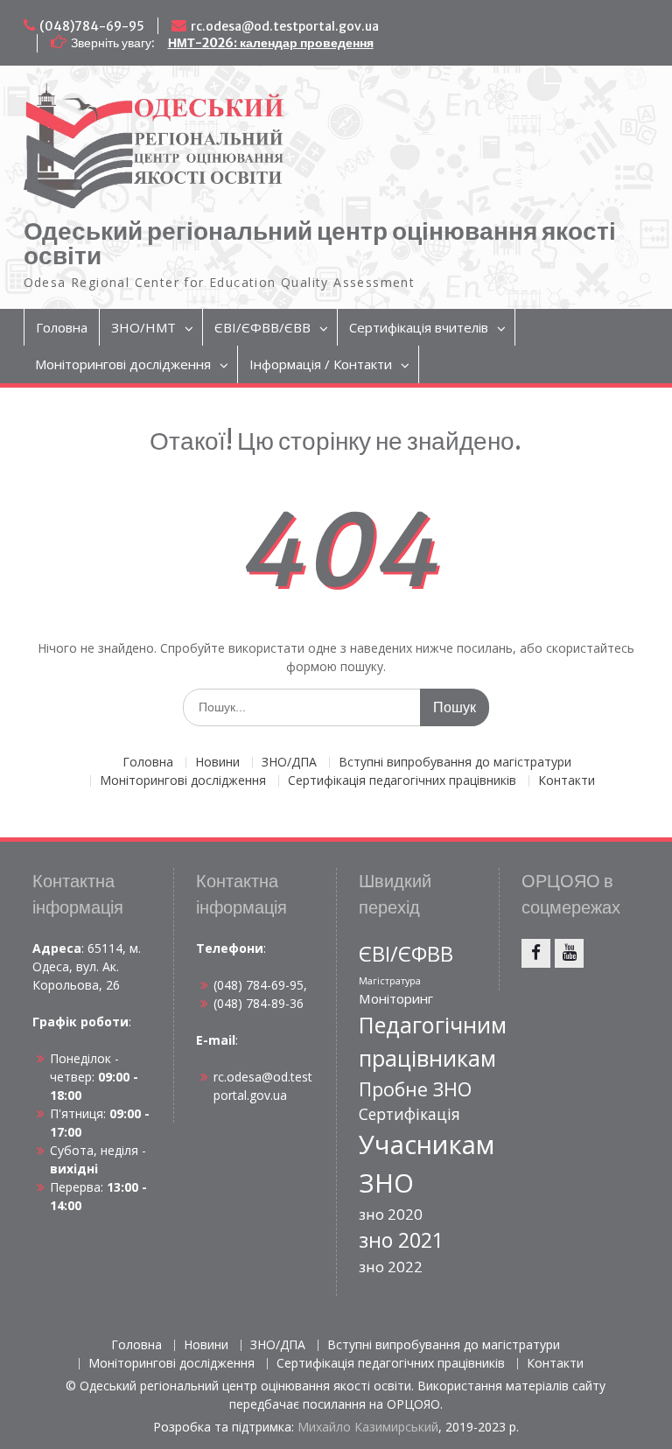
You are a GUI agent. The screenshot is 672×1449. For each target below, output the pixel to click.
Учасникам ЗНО (426, 1163)
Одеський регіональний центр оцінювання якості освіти (320, 243)
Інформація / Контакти (320, 364)
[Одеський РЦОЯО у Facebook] (536, 953)
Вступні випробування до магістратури (455, 762)
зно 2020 (391, 1214)
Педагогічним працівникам (433, 1041)
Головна (62, 327)
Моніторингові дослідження (123, 364)
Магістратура (390, 981)
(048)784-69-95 (91, 26)
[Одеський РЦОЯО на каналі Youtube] (569, 953)
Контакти (566, 781)
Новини (217, 762)
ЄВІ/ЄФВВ (406, 954)
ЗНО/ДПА (289, 762)
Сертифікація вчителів (418, 327)
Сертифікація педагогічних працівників (402, 781)
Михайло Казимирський (368, 1426)
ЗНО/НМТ (143, 327)
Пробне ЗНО (415, 1089)
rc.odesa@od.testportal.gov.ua (285, 26)
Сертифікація (409, 1113)
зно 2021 (401, 1240)
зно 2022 (391, 1266)
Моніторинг (396, 998)
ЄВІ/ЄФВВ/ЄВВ (262, 327)
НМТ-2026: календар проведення (271, 43)
